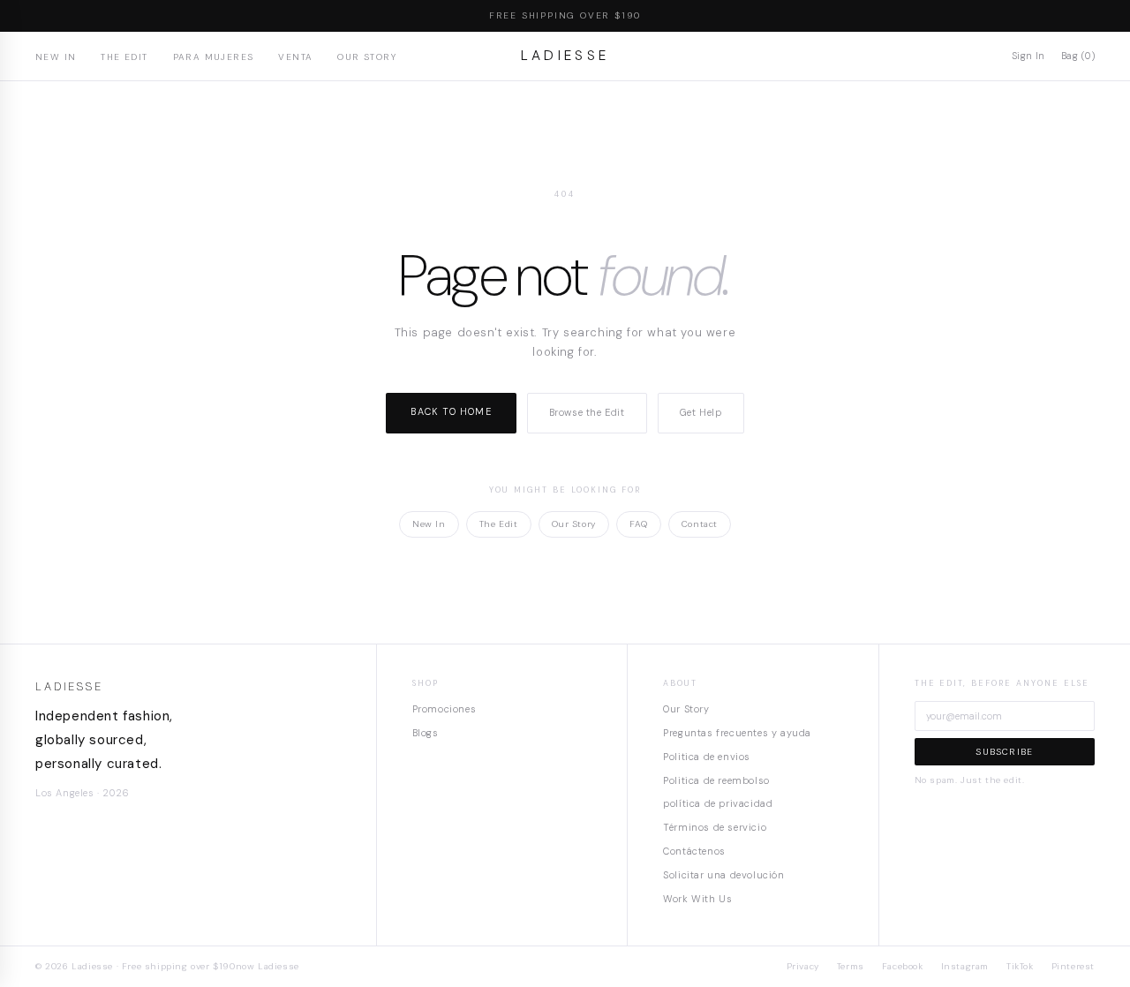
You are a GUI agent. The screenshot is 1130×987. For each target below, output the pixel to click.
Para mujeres (213, 57)
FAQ (638, 524)
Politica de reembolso (716, 780)
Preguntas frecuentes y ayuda (737, 733)
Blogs (425, 733)
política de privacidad (717, 803)
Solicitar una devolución (723, 875)
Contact (700, 524)
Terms (850, 966)
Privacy (803, 966)
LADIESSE (565, 55)
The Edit (124, 57)
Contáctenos (694, 851)
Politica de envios (706, 756)
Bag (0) (1078, 55)
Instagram (965, 966)
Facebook (902, 966)
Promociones (444, 709)
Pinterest (1073, 966)
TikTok (1020, 966)
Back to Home (451, 411)
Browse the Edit (587, 412)
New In (55, 57)
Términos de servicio (714, 827)
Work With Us (697, 899)
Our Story (366, 57)
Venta (295, 57)
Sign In (1028, 55)
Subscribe (1004, 751)
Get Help (701, 412)
